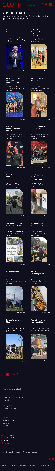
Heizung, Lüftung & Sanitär (12, 389)
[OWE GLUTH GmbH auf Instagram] (46, 4)
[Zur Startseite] (12, 5)
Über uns (5, 423)
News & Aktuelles (8, 420)
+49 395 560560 (9, 438)
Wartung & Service (8, 408)
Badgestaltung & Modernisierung (14, 397)
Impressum (23, 465)
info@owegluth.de (9, 435)
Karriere (4, 418)
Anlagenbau (6, 392)
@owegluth (7, 440)
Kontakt (4, 426)
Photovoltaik (6, 400)
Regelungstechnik (8, 394)
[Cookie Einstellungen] (50, 459)
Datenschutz (33, 465)
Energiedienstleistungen (11, 403)
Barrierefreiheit (45, 465)
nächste (15, 374)
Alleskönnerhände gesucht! (24, 452)
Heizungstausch (7, 406)
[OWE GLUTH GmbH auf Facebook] (43, 4)
